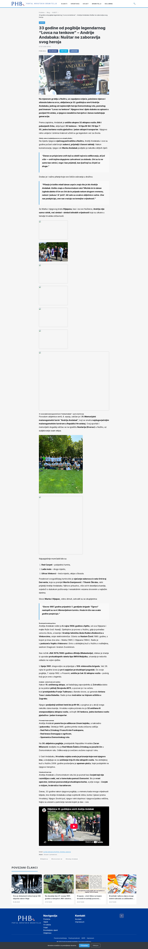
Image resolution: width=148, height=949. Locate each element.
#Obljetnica (44, 859)
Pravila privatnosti (74, 938)
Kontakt (78, 919)
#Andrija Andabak (72, 859)
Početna (41, 12)
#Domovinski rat (56, 859)
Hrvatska (47, 925)
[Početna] (34, 3)
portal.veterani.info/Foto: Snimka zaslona (57, 852)
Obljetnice (47, 933)
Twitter (64, 51)
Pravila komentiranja (60, 938)
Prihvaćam (84, 945)
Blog (48, 12)
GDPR (83, 938)
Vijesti (45, 922)
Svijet (45, 927)
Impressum (79, 922)
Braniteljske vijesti (50, 930)
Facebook (53, 51)
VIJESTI (54, 12)
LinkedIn (74, 51)
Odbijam (95, 945)
